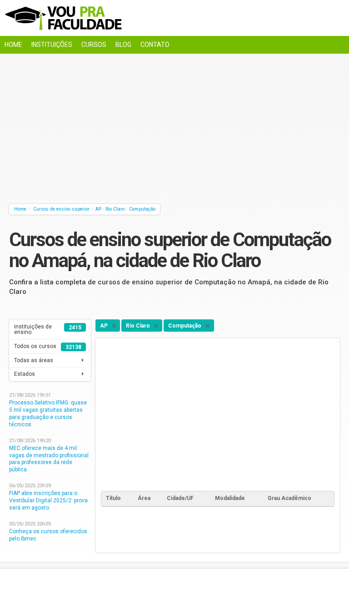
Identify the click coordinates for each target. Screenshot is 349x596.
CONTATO (155, 44)
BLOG (123, 44)
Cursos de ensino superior (61, 209)
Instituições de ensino (47, 329)
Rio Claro (115, 209)
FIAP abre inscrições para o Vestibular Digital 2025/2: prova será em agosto (48, 500)
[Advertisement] (174, 126)
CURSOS (93, 44)
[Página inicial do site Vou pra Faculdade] (174, 18)
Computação (142, 209)
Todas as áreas (33, 360)
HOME (13, 44)
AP (98, 209)
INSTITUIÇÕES (51, 44)
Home (20, 209)
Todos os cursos (47, 346)
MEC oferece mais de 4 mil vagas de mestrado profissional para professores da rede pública (49, 459)
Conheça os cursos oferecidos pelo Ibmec (48, 535)
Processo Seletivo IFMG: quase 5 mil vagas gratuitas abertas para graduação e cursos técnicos (48, 413)
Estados (24, 374)
